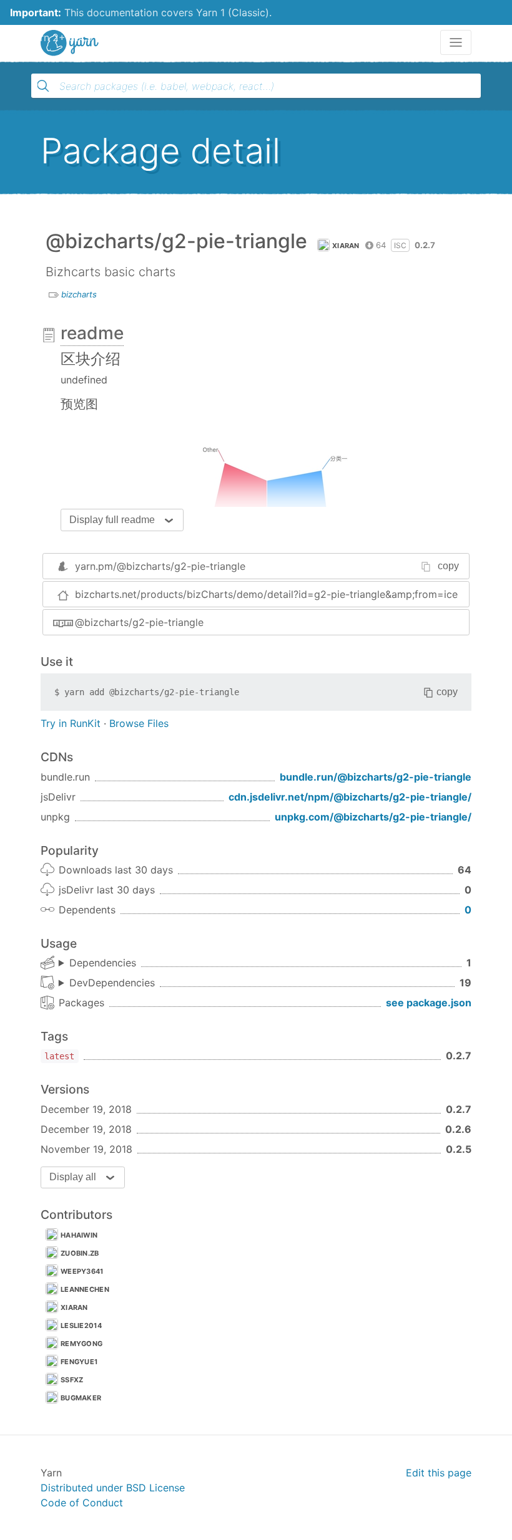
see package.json (428, 1002)
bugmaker (81, 1397)
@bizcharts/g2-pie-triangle (139, 622)
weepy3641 (82, 1271)
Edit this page (438, 1472)
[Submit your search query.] (43, 86)
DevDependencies (112, 982)
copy (448, 566)
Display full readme (112, 519)
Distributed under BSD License (113, 1487)
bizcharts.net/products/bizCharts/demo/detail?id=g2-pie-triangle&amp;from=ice (266, 594)
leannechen (85, 1289)
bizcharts (79, 294)
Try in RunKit (71, 723)
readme (92, 333)
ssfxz (72, 1379)
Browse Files (139, 723)
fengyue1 (79, 1361)
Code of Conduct (82, 1502)
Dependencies (102, 962)
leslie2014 (81, 1325)
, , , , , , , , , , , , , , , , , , (107, 983)
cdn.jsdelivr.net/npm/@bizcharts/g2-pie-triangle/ (350, 797)
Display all (72, 1177)
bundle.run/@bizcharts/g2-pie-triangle (375, 777)
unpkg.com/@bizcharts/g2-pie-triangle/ (373, 817)
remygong (81, 1343)
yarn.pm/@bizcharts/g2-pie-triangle (160, 566)
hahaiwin (79, 1235)
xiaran (346, 245)
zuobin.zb (80, 1253)
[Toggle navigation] (455, 42)
